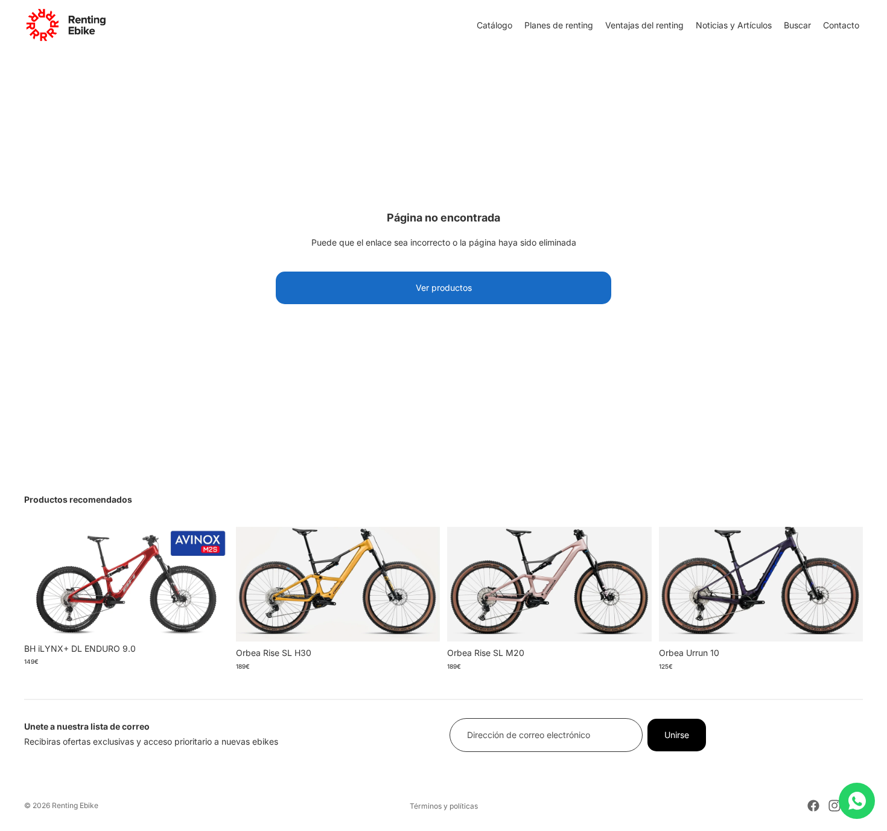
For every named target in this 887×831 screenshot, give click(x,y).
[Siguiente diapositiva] (210, 581)
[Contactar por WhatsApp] (857, 801)
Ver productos (444, 287)
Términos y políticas (444, 805)
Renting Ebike (75, 805)
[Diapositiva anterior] (42, 581)
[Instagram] (834, 805)
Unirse (676, 735)
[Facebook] (813, 805)
